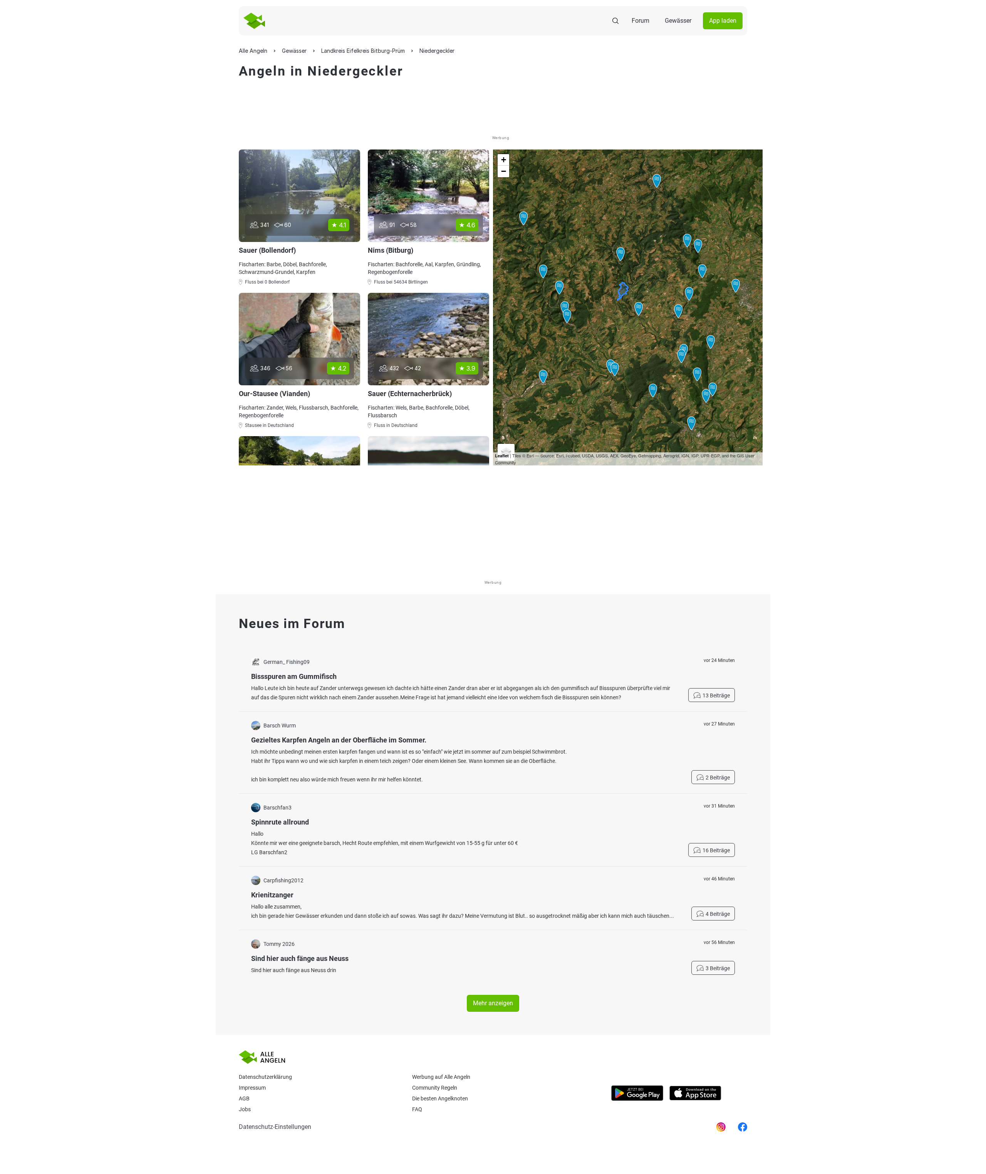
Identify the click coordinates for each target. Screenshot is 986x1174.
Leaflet (502, 456)
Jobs (245, 1109)
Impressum (252, 1088)
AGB (244, 1098)
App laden (722, 20)
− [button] (503, 171)
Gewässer (678, 20)
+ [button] (503, 160)
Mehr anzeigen (493, 1003)
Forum (640, 20)
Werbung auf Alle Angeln (441, 1077)
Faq (417, 1109)
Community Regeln (434, 1088)
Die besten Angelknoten (440, 1098)
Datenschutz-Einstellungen (275, 1126)
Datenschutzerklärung (265, 1077)
